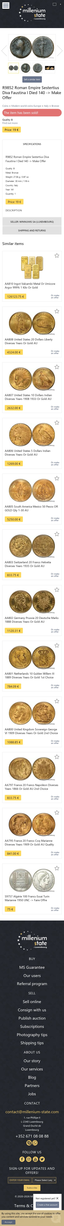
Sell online (32, 1001)
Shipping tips (32, 1042)
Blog (32, 1077)
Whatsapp (35, 1142)
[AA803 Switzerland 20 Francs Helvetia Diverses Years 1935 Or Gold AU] (32, 545)
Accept (8, 1222)
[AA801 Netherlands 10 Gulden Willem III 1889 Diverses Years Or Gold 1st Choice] (32, 657)
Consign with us (32, 1009)
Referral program (32, 983)
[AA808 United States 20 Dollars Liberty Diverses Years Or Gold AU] (32, 323)
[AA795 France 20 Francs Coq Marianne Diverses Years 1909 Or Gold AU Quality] (32, 824)
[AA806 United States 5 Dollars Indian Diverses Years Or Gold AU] (32, 434)
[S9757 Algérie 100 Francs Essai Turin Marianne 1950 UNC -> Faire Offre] (32, 880)
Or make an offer (55, 296)
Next (57, 50)
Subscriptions (32, 1026)
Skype (29, 1142)
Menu (5, 5)
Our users (32, 975)
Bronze (55, 105)
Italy (46, 105)
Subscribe (32, 1188)
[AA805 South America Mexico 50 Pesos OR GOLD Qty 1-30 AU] (32, 490)
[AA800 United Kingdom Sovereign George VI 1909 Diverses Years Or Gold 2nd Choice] (32, 712)
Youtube (35, 1159)
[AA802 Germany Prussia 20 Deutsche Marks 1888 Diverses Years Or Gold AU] (32, 601)
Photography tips (32, 1034)
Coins (5, 105)
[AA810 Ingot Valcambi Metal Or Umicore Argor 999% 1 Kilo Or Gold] (32, 267)
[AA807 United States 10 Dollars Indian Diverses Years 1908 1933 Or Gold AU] (32, 378)
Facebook (22, 1159)
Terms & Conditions (32, 1205)
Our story (32, 1060)
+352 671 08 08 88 (32, 1135)
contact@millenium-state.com (32, 1111)
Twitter (42, 1159)
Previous (6, 50)
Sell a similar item (32, 79)
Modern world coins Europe (26, 105)
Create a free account (47, 1204)
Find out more (10, 123)
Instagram (28, 1159)
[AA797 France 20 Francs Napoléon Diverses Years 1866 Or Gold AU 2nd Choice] (32, 768)
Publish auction (32, 1018)
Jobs (32, 1093)
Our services (32, 1068)
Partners (32, 1085)
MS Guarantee (32, 967)
